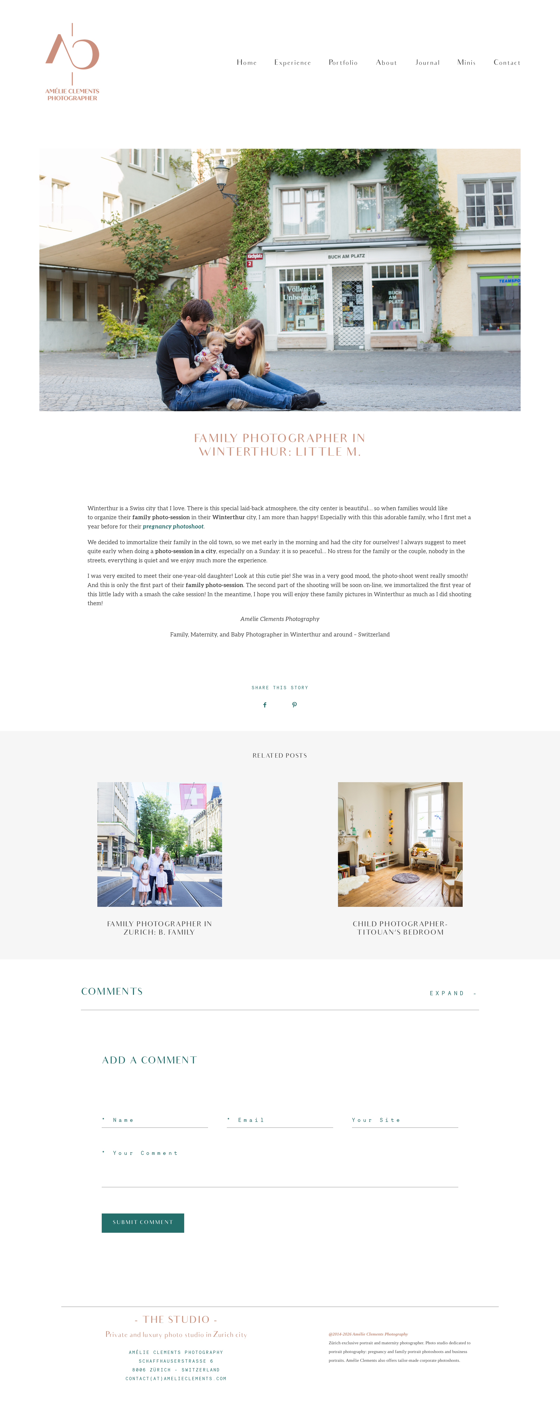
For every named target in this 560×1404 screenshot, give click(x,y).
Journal (427, 63)
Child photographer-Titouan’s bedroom (400, 860)
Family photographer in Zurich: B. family (159, 860)
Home (247, 63)
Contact (507, 63)
